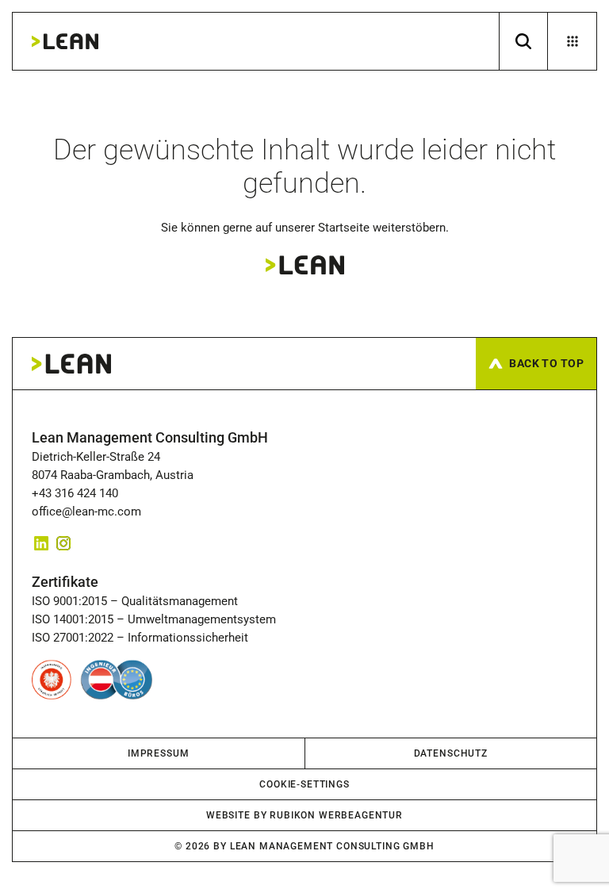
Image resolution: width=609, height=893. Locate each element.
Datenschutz (451, 753)
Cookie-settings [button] (304, 784)
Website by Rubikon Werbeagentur (304, 815)
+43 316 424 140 (78, 493)
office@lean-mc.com (86, 511)
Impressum (159, 753)
